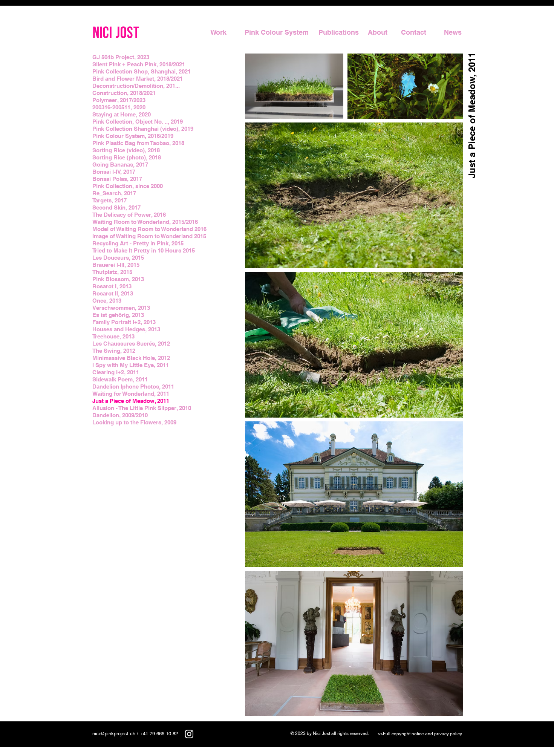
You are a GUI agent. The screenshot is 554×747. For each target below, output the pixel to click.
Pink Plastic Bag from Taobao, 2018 (138, 143)
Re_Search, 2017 (114, 193)
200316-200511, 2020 (118, 107)
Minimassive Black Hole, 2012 (131, 358)
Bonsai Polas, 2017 (117, 179)
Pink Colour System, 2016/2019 (132, 136)
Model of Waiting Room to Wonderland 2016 (149, 229)
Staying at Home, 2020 (121, 114)
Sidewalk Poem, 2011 (120, 379)
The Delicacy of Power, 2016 (129, 214)
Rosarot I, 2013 (112, 286)
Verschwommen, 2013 (121, 308)
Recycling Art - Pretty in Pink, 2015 (138, 243)
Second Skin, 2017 (116, 207)
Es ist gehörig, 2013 (118, 315)
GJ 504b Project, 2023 (120, 57)
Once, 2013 (106, 300)
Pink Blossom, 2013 (118, 279)
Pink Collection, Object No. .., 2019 (137, 121)
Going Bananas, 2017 (120, 164)
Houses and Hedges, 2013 (126, 329)
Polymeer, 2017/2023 (118, 100)
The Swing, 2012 (113, 350)
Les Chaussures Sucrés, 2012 (131, 343)
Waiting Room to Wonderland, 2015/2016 (145, 222)
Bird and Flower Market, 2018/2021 (137, 78)
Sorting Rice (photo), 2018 (126, 157)
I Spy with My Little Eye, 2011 (130, 365)
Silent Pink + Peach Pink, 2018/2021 (138, 64)
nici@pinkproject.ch (113, 733)
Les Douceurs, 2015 (118, 257)
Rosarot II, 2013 (112, 293)
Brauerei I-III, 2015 (115, 265)
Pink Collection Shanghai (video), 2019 (142, 129)
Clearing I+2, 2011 (115, 372)
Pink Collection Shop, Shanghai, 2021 (141, 71)
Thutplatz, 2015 (112, 272)
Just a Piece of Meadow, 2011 (130, 401)
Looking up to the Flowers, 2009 (134, 422)
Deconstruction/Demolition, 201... (136, 86)
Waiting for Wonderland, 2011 (130, 393)
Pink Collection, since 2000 (127, 186)
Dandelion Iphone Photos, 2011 (133, 386)
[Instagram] (189, 733)
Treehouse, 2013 (113, 336)
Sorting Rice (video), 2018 (126, 150)
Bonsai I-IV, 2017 (113, 171)
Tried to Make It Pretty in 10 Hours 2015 (143, 250)
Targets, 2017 (109, 200)
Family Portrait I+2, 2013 (124, 322)
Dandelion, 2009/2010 (120, 415)
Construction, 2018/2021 (124, 93)
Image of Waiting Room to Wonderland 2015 (149, 236)
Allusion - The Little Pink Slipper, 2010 (141, 408)
